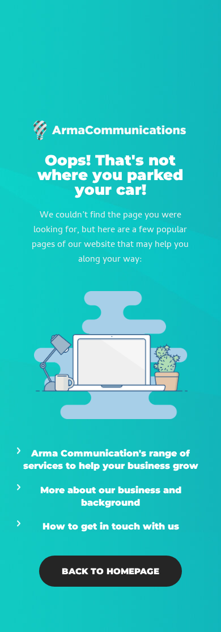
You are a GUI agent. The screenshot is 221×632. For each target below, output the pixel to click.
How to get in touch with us (110, 526)
